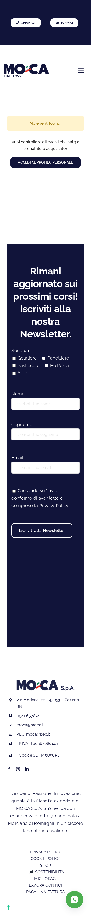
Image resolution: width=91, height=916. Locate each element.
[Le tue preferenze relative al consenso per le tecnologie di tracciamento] (8, 907)
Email (17, 457)
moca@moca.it (30, 725)
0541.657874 (28, 716)
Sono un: (20, 350)
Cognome (21, 424)
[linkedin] (27, 769)
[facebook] (9, 769)
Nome (18, 393)
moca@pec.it (38, 734)
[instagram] (18, 769)
